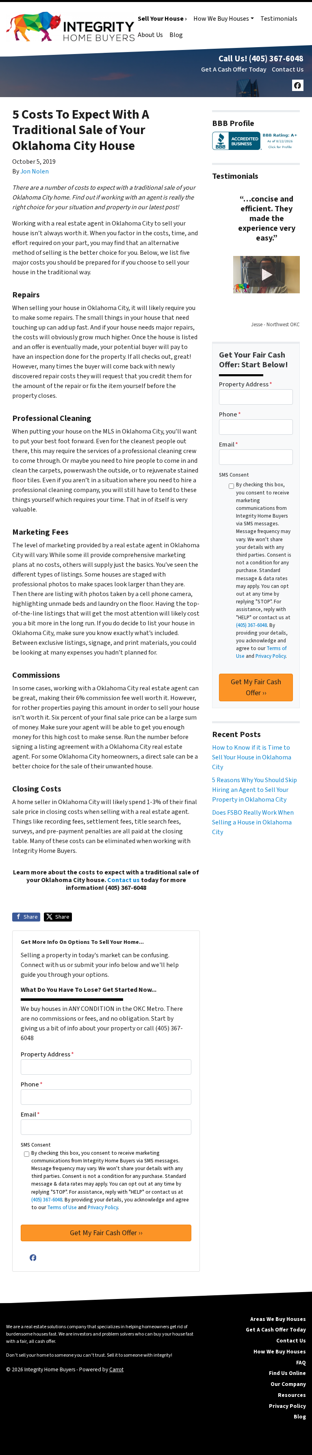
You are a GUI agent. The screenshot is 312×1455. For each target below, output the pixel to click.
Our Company (288, 1384)
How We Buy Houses (221, 18)
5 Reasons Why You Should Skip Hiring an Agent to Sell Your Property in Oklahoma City (254, 790)
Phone (32, 1084)
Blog (176, 34)
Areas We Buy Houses (278, 1319)
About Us (150, 34)
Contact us (123, 880)
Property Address (47, 1054)
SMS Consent (36, 1145)
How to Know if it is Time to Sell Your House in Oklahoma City (251, 757)
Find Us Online (287, 1373)
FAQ (301, 1362)
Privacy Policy (287, 1406)
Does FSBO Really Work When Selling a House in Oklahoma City (253, 822)
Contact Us (287, 69)
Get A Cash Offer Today (233, 69)
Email (30, 1114)
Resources (292, 1395)
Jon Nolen (34, 171)
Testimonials (278, 18)
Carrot (116, 1369)
